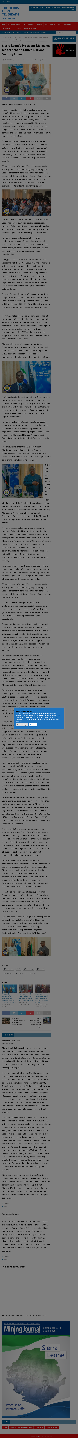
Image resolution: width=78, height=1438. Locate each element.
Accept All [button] (33, 725)
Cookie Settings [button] (22, 725)
